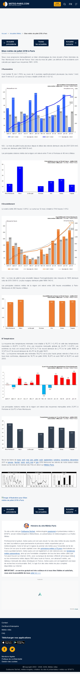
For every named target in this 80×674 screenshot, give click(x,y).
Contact (5, 623)
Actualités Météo (15, 33)
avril (23, 460)
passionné (52, 531)
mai (27, 460)
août (41, 460)
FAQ (3, 633)
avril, (28, 462)
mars (19, 460)
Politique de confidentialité (12, 659)
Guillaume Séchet (28, 531)
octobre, (57, 460)
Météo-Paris (49, 465)
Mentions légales (8, 656)
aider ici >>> (36, 573)
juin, (31, 460)
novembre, (65, 460)
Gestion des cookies (9, 661)
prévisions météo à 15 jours (51, 548)
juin (37, 462)
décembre (74, 460)
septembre (48, 460)
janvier (10, 462)
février (17, 462)
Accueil (4, 33)
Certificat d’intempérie (10, 626)
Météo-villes (6, 630)
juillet (36, 460)
